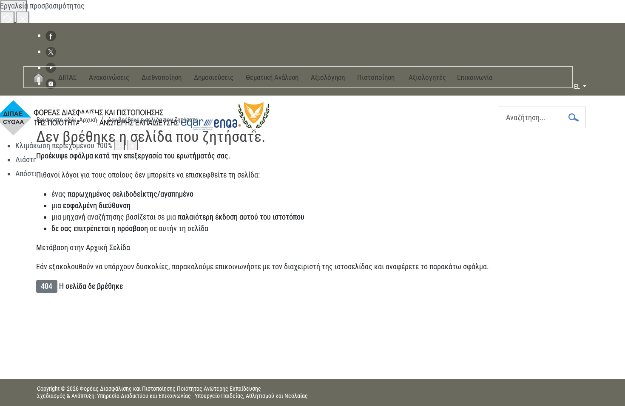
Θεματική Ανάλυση (272, 77)
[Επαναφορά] (7, 18)
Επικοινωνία (474, 77)
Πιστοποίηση (376, 77)
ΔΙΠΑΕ (67, 77)
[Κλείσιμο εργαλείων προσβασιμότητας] (22, 18)
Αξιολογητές (427, 77)
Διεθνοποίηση (162, 77)
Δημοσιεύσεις (213, 77)
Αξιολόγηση (328, 77)
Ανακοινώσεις (109, 77)
